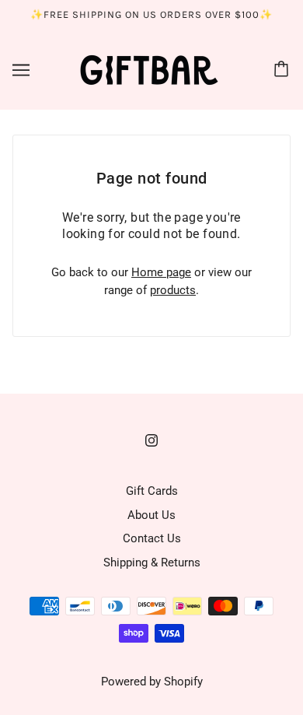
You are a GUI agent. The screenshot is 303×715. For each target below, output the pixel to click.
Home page (161, 272)
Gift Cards (152, 491)
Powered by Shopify (152, 682)
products (173, 290)
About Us (151, 515)
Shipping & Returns (151, 563)
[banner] (149, 68)
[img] (151, 440)
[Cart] (283, 70)
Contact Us (152, 538)
